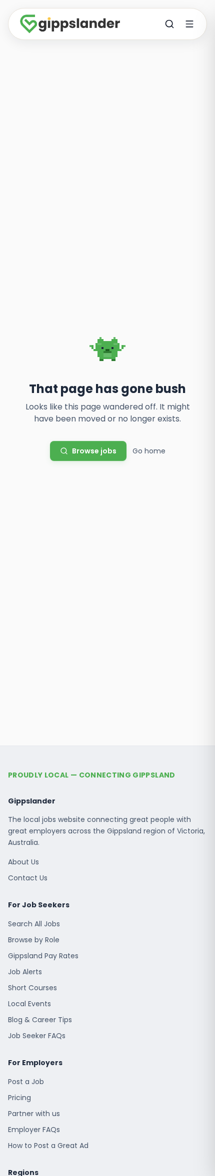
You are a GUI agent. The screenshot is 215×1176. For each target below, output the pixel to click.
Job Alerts (25, 972)
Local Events (29, 1004)
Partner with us (34, 1114)
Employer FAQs (34, 1130)
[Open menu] (189, 24)
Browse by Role (34, 940)
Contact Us (28, 878)
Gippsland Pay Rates (43, 956)
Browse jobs (94, 451)
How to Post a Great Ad (48, 1146)
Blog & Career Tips (40, 1020)
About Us (23, 862)
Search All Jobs (34, 924)
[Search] (169, 24)
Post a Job (26, 1082)
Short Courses (32, 988)
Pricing (19, 1098)
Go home (149, 451)
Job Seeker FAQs (37, 1036)
